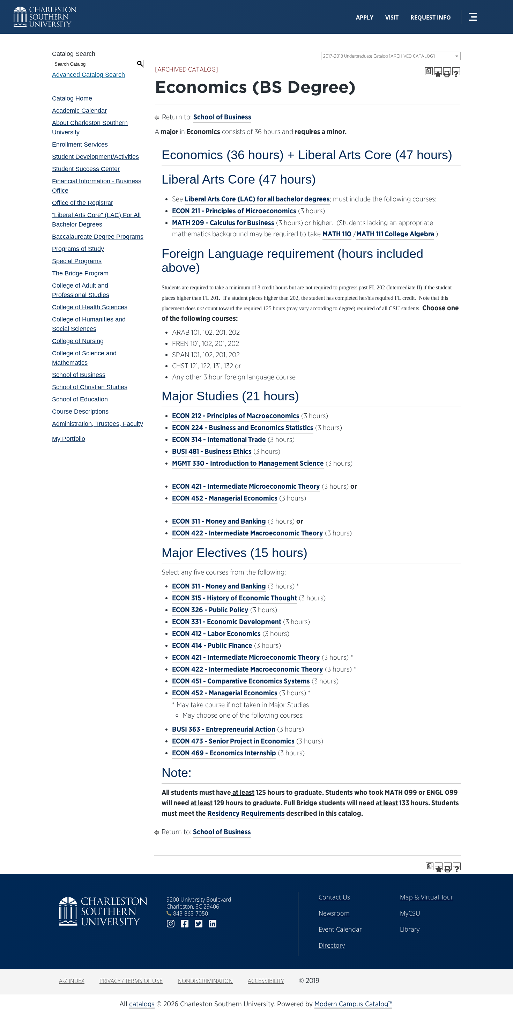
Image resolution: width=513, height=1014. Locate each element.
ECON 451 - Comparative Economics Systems (241, 681)
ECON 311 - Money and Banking (219, 521)
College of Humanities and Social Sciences (89, 324)
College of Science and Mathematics (84, 358)
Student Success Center (86, 168)
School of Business (78, 374)
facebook (184, 924)
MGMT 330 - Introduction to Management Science (248, 463)
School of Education (80, 399)
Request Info (430, 17)
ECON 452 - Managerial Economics (224, 498)
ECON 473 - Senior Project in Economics (233, 741)
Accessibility (266, 981)
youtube (226, 924)
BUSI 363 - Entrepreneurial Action (223, 729)
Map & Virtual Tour (426, 897)
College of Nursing (78, 341)
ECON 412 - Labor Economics (216, 633)
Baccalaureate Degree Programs (97, 236)
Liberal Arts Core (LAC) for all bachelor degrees (257, 199)
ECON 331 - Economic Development (226, 621)
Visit (392, 17)
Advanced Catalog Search (88, 74)
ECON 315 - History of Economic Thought (234, 598)
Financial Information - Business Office (96, 186)
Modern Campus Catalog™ (353, 1004)
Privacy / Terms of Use (131, 981)
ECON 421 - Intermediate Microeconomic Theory (246, 486)
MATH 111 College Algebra (395, 234)
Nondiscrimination (205, 981)
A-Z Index (71, 981)
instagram (170, 924)
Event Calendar (340, 929)
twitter (198, 924)
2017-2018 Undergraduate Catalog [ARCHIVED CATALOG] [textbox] (379, 56)
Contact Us (334, 897)
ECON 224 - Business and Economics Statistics (242, 427)
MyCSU (410, 913)
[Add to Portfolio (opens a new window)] (438, 71)
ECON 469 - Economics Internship (224, 753)
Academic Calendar (79, 110)
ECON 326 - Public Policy (210, 610)
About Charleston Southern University (90, 127)
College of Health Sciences (89, 307)
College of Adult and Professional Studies (80, 290)
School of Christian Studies (89, 387)
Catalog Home (72, 98)
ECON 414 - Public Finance (212, 645)
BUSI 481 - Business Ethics (212, 451)
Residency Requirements (246, 813)
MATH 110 (336, 234)
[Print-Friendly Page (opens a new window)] (447, 71)
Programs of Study (78, 248)
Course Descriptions (80, 411)
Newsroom (334, 913)
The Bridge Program (80, 273)
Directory (332, 945)
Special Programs (77, 261)
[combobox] (391, 56)
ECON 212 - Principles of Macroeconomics (235, 416)
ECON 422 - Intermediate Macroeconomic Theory (247, 533)
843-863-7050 (190, 913)
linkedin (212, 924)
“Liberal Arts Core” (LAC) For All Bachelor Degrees (96, 220)
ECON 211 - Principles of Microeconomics (234, 211)
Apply (364, 17)
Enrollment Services (80, 144)
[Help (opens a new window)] (456, 71)
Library (409, 929)
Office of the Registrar (82, 202)
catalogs (142, 1004)
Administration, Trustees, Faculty (97, 423)
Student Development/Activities (95, 156)
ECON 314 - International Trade (219, 439)
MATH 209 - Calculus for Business (223, 223)
